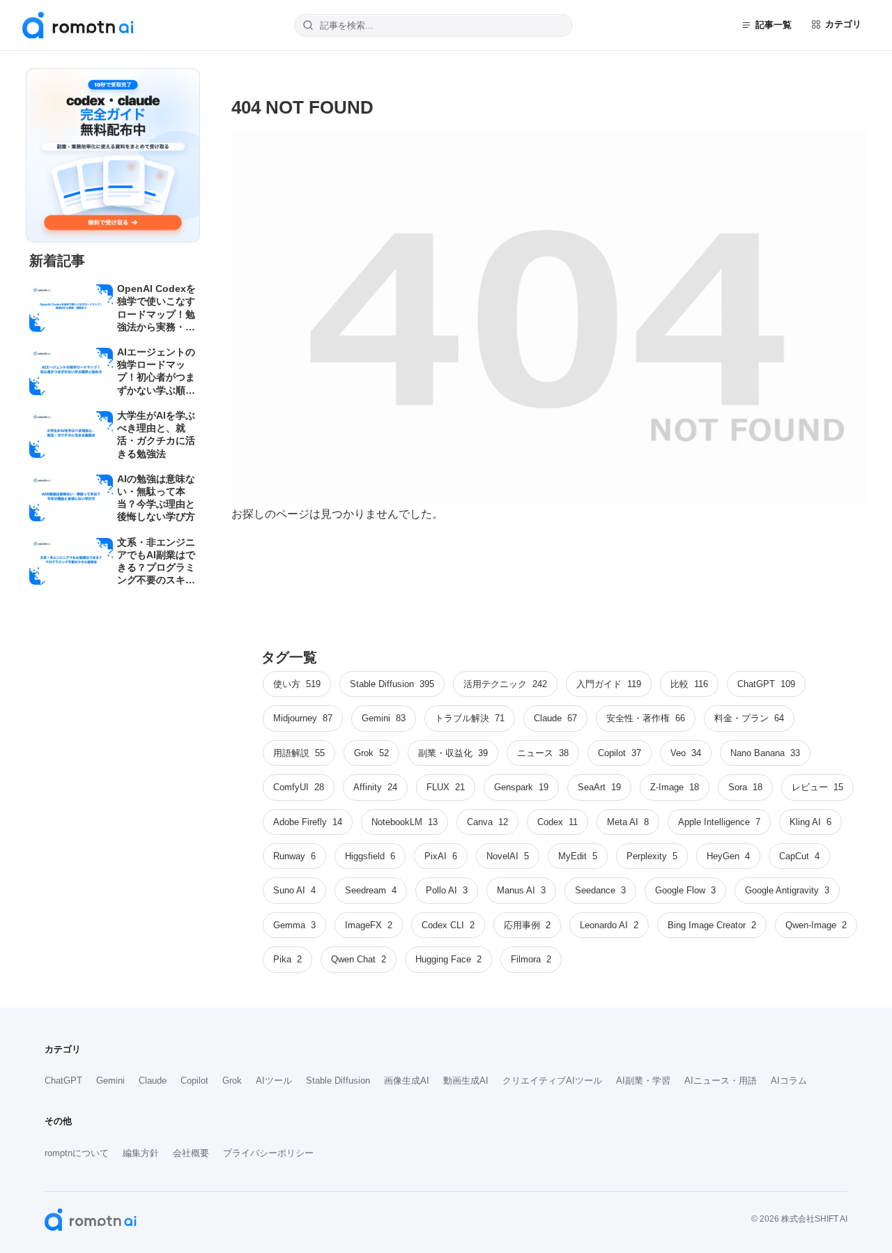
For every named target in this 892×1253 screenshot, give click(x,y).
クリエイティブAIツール (552, 1080)
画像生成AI (406, 1080)
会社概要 (191, 1153)
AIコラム (789, 1080)
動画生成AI (466, 1080)
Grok (232, 1080)
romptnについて (77, 1153)
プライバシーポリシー (268, 1153)
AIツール (274, 1080)
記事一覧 (773, 25)
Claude (153, 1080)
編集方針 (141, 1153)
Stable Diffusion (338, 1080)
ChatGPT (63, 1080)
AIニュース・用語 (720, 1080)
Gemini (110, 1080)
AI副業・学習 (643, 1080)
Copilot (194, 1080)
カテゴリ (843, 24)
